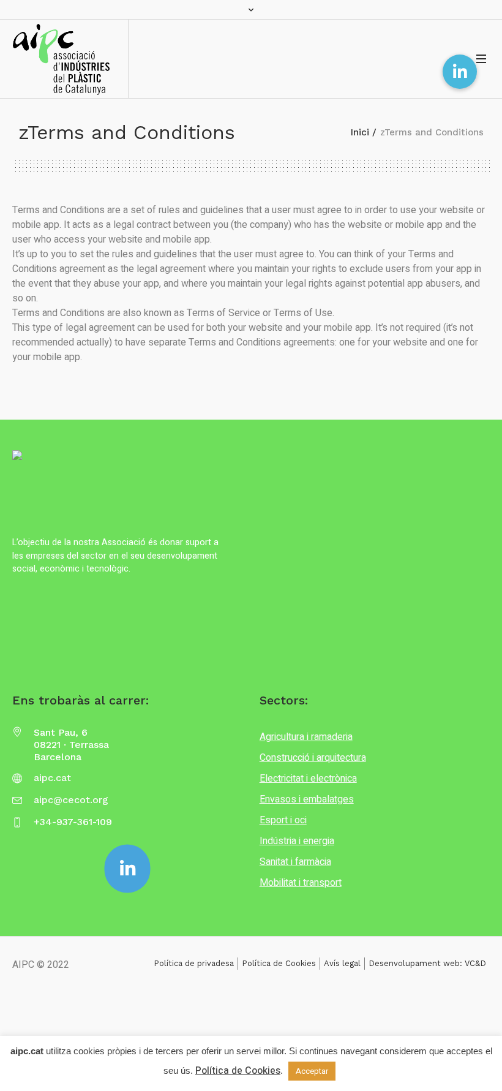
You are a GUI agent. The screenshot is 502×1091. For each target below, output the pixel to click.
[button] (460, 72)
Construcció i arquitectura (313, 757)
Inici (360, 132)
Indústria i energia (297, 841)
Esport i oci (283, 820)
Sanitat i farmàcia (295, 862)
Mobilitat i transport (301, 882)
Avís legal (342, 963)
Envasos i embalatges (307, 799)
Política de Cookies (279, 963)
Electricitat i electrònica (308, 778)
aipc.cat (52, 777)
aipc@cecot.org (71, 800)
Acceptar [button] (312, 1071)
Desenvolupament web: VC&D (427, 963)
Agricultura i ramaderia (306, 737)
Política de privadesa (194, 963)
